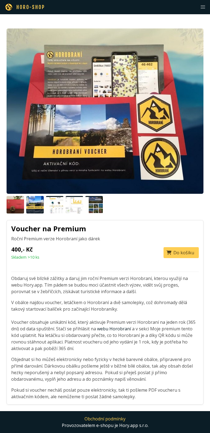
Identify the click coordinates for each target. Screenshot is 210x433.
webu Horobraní (114, 329)
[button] (203, 7)
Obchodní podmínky (105, 419)
